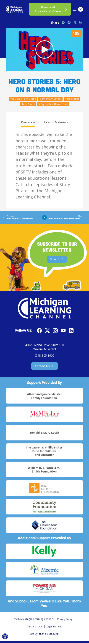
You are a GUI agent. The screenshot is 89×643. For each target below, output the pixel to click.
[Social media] (63, 330)
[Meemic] (44, 570)
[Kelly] (44, 551)
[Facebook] (39, 330)
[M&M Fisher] (44, 414)
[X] (47, 330)
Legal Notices (54, 626)
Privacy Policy (64, 619)
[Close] (80, 9)
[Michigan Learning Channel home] (14, 9)
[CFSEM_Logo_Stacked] (44, 506)
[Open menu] (74, 9)
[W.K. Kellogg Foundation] (44, 488)
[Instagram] (55, 330)
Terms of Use (34, 626)
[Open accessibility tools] (5, 636)
